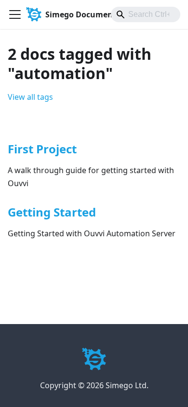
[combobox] (145, 14)
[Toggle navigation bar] (15, 14)
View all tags (30, 97)
